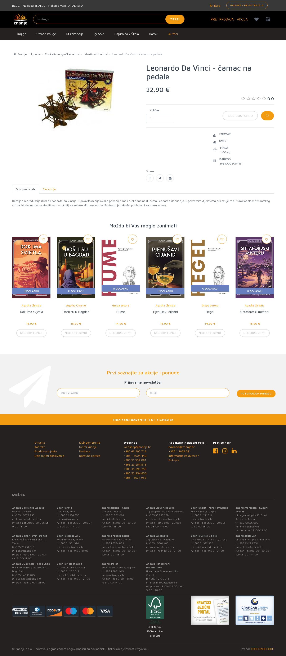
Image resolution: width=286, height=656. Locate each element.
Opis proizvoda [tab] (26, 189)
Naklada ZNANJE (34, 5)
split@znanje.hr (204, 519)
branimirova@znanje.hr (164, 582)
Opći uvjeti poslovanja (49, 455)
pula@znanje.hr (70, 519)
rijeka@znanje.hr (115, 519)
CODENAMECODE (262, 649)
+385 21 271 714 (202, 515)
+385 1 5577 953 (135, 477)
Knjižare (214, 5)
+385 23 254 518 (135, 464)
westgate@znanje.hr (162, 547)
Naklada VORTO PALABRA (65, 5)
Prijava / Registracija (247, 5)
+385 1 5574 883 (114, 543)
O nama (40, 442)
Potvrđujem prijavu (256, 393)
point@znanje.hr (115, 575)
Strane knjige (46, 34)
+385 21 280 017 (69, 571)
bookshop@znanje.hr (28, 519)
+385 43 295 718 (135, 451)
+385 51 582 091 (135, 460)
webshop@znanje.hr (137, 447)
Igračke (99, 34)
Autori (173, 34)
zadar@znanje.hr (26, 550)
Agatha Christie (31, 305)
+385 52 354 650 (135, 473)
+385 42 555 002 (248, 522)
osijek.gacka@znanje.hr (208, 547)
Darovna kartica (89, 455)
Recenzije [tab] (49, 189)
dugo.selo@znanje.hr (28, 578)
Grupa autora (120, 305)
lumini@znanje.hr (250, 526)
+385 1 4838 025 (25, 575)
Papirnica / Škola (126, 34)
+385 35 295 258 (135, 469)
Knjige (21, 34)
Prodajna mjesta (46, 451)
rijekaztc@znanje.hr (72, 547)
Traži (175, 19)
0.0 (270, 98)
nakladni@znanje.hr (182, 447)
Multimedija (75, 34)
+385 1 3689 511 (180, 451)
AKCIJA (242, 19)
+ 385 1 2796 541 (159, 578)
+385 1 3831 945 (114, 571)
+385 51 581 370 (69, 543)
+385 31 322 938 (203, 543)
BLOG (16, 5)
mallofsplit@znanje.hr (73, 575)
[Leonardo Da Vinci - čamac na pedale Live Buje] (150, 178)
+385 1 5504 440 (135, 455)
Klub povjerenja (89, 442)
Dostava (84, 451)
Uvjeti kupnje (88, 447)
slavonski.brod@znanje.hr (165, 519)
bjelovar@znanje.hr (251, 547)
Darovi (153, 34)
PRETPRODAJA (222, 19)
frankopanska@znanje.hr (120, 547)
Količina (154, 110)
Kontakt (40, 447)
